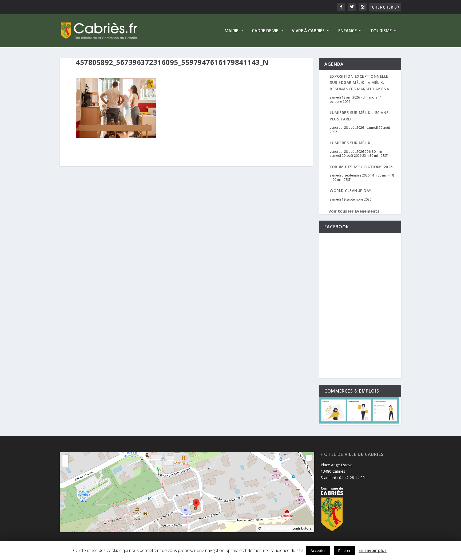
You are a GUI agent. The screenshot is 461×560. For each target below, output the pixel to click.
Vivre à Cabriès (308, 31)
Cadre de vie (265, 31)
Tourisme (381, 31)
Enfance (347, 31)
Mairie (231, 31)
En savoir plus (373, 550)
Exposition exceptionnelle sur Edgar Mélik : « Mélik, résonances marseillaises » (359, 82)
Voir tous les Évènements (353, 211)
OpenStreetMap (277, 528)
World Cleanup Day (350, 190)
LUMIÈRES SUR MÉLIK (350, 142)
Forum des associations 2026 (361, 166)
